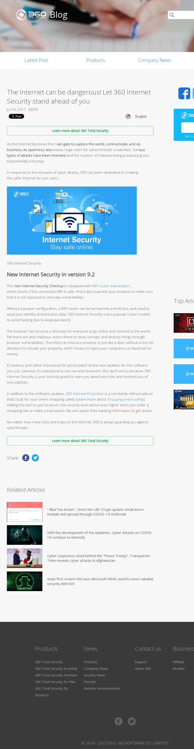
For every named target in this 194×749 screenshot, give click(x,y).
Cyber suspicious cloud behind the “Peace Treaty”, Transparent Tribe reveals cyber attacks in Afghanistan (98, 558)
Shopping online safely (125, 399)
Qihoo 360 (143, 668)
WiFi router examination (111, 285)
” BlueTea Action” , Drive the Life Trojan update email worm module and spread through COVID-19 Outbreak (95, 511)
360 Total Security (49, 662)
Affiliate (178, 662)
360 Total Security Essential (56, 668)
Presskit (90, 682)
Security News (95, 675)
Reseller (179, 668)
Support (141, 662)
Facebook (184, 93)
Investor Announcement (102, 688)
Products (95, 60)
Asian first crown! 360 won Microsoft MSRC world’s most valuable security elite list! (100, 581)
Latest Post (36, 60)
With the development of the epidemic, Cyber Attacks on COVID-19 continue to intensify (100, 535)
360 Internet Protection (85, 393)
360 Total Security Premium (56, 675)
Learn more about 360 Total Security (80, 130)
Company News (154, 60)
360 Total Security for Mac (55, 682)
